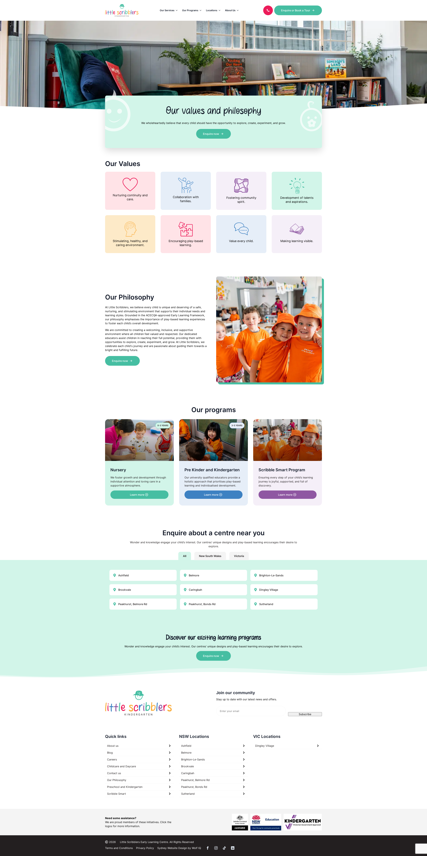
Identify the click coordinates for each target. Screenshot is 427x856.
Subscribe (305, 714)
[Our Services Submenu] (177, 10)
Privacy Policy (145, 848)
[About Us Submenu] (238, 10)
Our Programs (190, 10)
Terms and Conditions (119, 848)
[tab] (184, 556)
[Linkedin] (232, 848)
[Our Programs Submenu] (201, 10)
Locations (211, 10)
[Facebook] (207, 848)
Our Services (167, 10)
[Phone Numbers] (268, 10)
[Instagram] (216, 848)
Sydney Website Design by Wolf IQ (179, 848)
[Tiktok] (224, 848)
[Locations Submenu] (220, 10)
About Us (230, 10)
